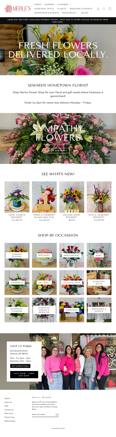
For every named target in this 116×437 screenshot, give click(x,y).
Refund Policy (10, 421)
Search (7, 398)
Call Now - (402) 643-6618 (24, 374)
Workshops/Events (47, 13)
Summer (49, 4)
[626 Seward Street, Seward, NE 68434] (58, 361)
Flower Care (9, 417)
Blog (85, 13)
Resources (69, 13)
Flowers (63, 4)
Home (38, 4)
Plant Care (9, 413)
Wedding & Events (81, 8)
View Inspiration (58, 148)
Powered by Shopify (58, 428)
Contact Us (9, 410)
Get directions (20, 366)
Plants (61, 8)
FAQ (6, 406)
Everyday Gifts (44, 8)
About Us (8, 402)
